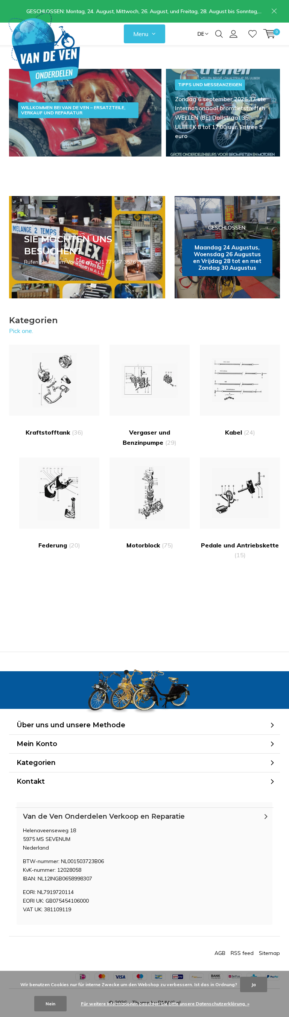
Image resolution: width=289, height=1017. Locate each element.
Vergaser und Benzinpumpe (149, 437)
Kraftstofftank (54, 432)
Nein (50, 1003)
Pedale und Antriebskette (240, 550)
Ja (253, 984)
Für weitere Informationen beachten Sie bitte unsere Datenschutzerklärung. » (165, 1003)
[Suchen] (219, 34)
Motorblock (149, 545)
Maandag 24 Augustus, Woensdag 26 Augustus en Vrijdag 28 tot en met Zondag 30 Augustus (227, 247)
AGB (219, 953)
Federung (59, 545)
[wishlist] (252, 34)
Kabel (240, 432)
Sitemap (269, 953)
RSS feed (242, 953)
